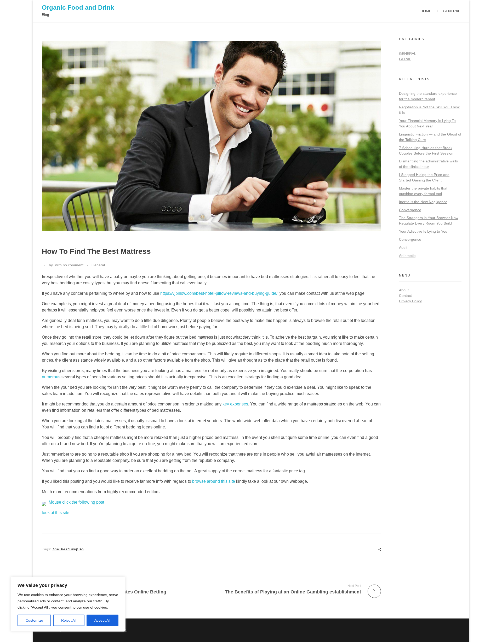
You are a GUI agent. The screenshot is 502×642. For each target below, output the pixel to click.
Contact (405, 295)
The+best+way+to (68, 549)
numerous (51, 377)
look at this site (55, 512)
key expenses (235, 404)
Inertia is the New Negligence (423, 202)
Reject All (68, 620)
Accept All (102, 620)
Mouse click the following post (76, 502)
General (98, 265)
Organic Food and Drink (78, 7)
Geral (405, 59)
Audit (403, 247)
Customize (34, 620)
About (404, 290)
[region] (68, 604)
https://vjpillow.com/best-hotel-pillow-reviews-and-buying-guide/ (218, 293)
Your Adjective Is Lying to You (423, 231)
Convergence (410, 210)
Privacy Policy (410, 301)
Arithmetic (407, 256)
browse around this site (213, 481)
